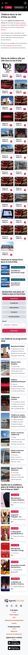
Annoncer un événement (14, 634)
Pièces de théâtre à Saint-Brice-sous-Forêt (5, 93)
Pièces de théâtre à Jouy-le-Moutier (19, 190)
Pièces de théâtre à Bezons (5, 76)
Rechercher (14, 331)
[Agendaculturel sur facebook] (11, 605)
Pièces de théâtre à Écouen (5, 189)
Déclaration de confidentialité (14, 620)
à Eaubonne (18, 567)
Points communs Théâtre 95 (17, 434)
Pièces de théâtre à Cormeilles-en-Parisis (19, 142)
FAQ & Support (14, 615)
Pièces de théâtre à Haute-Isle (19, 238)
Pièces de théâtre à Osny (19, 222)
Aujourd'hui (14, 298)
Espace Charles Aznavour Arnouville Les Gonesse (16, 471)
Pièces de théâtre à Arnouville (19, 206)
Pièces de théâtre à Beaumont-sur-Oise (5, 109)
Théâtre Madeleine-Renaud (18, 381)
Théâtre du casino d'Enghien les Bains (18, 416)
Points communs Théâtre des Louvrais (17, 452)
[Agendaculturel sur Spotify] (21, 605)
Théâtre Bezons (19, 7)
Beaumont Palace (17, 346)
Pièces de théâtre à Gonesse (5, 238)
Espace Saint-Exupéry (16, 363)
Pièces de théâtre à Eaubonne (5, 141)
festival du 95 (10, 45)
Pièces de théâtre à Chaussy (19, 157)
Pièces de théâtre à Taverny (5, 125)
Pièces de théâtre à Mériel (19, 125)
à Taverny (17, 583)
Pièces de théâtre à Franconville (19, 109)
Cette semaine (14, 307)
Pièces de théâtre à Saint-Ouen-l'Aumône (6, 255)
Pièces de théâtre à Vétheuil (5, 206)
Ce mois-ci (14, 312)
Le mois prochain (14, 316)
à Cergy (17, 549)
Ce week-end (14, 303)
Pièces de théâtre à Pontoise (19, 173)
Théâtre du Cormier (15, 398)
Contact (14, 623)
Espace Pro (14, 631)
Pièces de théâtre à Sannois (5, 222)
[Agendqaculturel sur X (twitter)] (7, 605)
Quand (4, 321)
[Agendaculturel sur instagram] (16, 605)
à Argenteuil (18, 518)
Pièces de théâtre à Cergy (5, 157)
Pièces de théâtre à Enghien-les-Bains (19, 93)
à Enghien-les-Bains (18, 500)
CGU (14, 617)
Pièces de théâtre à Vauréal (5, 173)
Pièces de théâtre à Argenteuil (19, 76)
